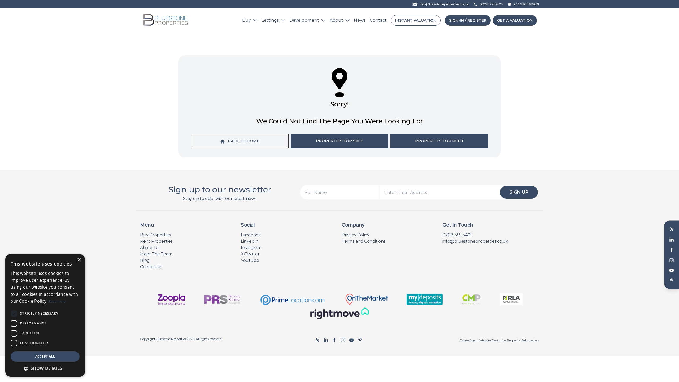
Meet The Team (156, 254)
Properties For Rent (439, 140)
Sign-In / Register (467, 20)
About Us (149, 247)
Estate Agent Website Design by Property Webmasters (499, 340)
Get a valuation (515, 20)
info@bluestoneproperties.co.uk (475, 241)
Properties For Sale (339, 140)
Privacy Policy (355, 234)
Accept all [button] (45, 356)
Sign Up (519, 192)
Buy (246, 20)
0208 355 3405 (457, 234)
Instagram (251, 247)
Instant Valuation (415, 20)
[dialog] (45, 315)
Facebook (251, 234)
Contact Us (151, 266)
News (359, 20)
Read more (57, 301)
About (336, 20)
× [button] (79, 260)
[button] (45, 368)
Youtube (250, 260)
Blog (145, 260)
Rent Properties (156, 241)
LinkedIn (250, 241)
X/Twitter (250, 254)
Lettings (270, 20)
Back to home (243, 141)
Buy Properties (155, 234)
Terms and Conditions (363, 241)
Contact (378, 20)
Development (304, 20)
